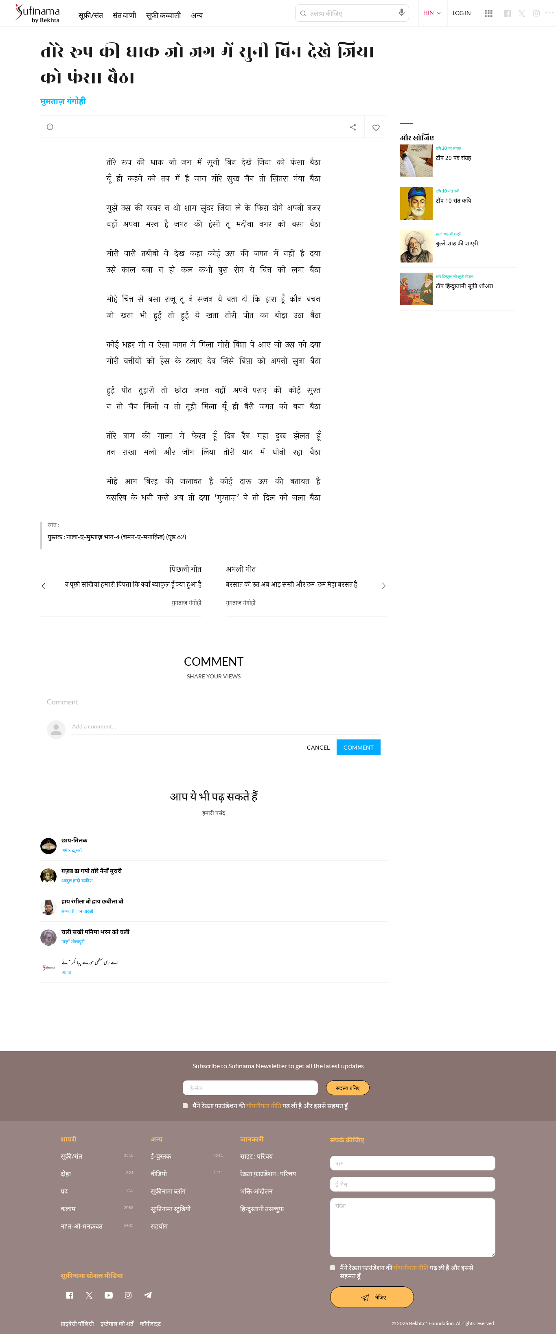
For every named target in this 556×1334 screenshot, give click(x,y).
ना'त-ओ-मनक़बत (82, 1226)
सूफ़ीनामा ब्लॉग (168, 1191)
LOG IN (462, 12)
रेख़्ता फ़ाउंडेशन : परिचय (268, 1173)
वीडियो (159, 1173)
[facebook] (69, 1294)
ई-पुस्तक (161, 1156)
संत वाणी (124, 15)
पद (64, 1191)
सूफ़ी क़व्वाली (163, 15)
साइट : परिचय (256, 1156)
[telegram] (147, 1294)
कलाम (68, 1208)
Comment (359, 747)
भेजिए (380, 1297)
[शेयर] (352, 127)
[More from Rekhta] (488, 13)
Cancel (318, 747)
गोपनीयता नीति (264, 1105)
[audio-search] (401, 12)
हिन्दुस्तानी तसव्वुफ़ (262, 1208)
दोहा (66, 1173)
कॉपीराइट (150, 1323)
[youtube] (108, 1294)
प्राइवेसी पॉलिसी (77, 1323)
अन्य (197, 15)
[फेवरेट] (375, 127)
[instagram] (128, 1294)
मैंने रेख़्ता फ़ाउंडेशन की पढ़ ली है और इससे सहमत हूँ (270, 1105)
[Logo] (37, 14)
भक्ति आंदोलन (256, 1191)
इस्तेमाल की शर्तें (117, 1323)
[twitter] (89, 1294)
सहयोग (159, 1226)
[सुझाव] (50, 126)
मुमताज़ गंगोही (63, 102)
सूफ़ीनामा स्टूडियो (170, 1208)
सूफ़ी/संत (91, 15)
